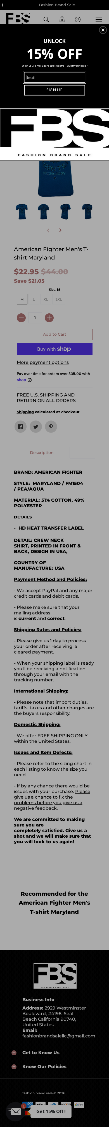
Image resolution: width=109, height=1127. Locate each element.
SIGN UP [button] (54, 89)
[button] (102, 30)
